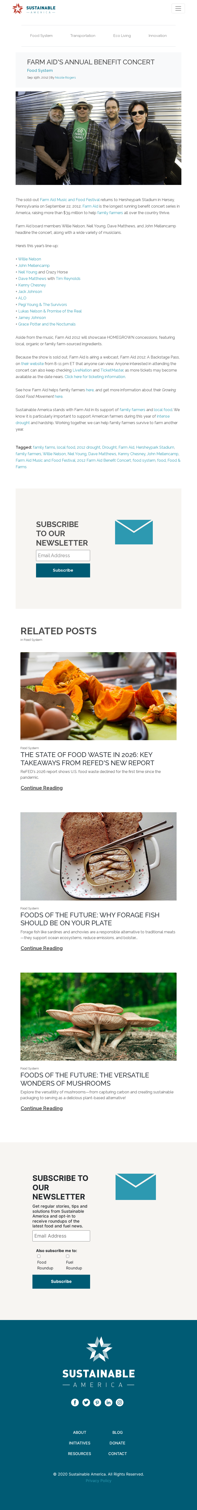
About (79, 1432)
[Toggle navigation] (178, 8)
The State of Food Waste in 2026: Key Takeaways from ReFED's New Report (87, 759)
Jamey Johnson (32, 317)
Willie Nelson (29, 259)
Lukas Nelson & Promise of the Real (50, 311)
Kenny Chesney (32, 285)
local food (163, 409)
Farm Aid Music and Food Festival (70, 199)
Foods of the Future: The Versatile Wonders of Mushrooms (84, 1079)
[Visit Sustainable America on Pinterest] (98, 1402)
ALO (22, 298)
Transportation (82, 36)
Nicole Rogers (65, 77)
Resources (79, 1453)
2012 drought (88, 447)
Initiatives (79, 1443)
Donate (117, 1443)
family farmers (110, 212)
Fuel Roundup (74, 1265)
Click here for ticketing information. (95, 376)
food (161, 460)
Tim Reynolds (68, 278)
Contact (117, 1453)
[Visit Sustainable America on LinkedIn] (110, 1402)
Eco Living (122, 36)
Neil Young (27, 272)
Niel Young (77, 454)
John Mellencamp (34, 265)
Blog (117, 1432)
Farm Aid (90, 206)
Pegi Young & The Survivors (42, 304)
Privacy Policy (98, 1480)
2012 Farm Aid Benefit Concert (104, 460)
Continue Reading (42, 788)
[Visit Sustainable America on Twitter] (87, 1402)
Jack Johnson (30, 291)
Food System (41, 36)
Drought (109, 447)
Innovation (158, 36)
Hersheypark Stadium (155, 447)
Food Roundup (45, 1265)
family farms (44, 447)
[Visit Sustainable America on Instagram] (121, 1402)
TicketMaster (111, 370)
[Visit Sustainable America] (98, 1361)
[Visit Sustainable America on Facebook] (76, 1402)
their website (32, 363)
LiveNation (82, 370)
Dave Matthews (32, 278)
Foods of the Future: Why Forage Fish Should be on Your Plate (90, 919)
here (90, 390)
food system (144, 460)
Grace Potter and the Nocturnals (47, 324)
